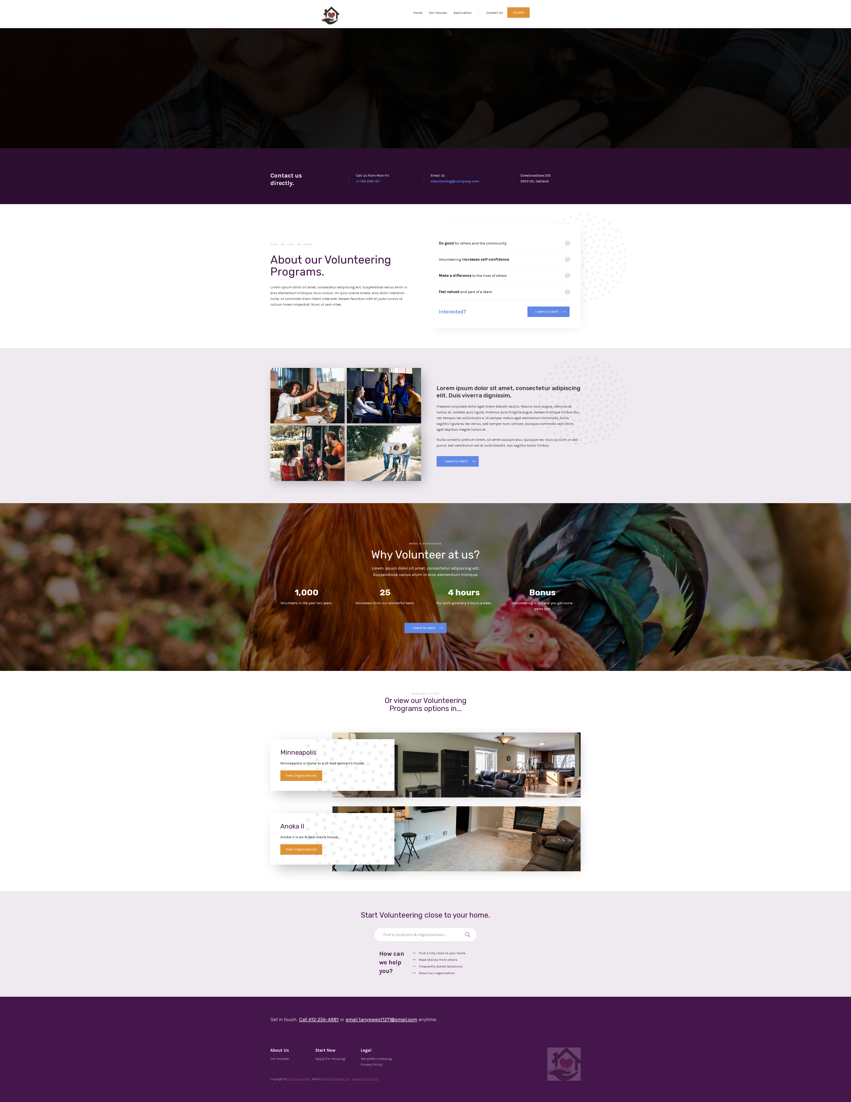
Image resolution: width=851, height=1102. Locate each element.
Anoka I (307, 244)
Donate (518, 12)
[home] (330, 15)
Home (417, 13)
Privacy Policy (371, 1064)
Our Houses (438, 13)
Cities (290, 244)
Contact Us (494, 13)
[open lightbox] (307, 395)
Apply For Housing (330, 1059)
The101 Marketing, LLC (336, 1079)
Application (463, 13)
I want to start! (546, 311)
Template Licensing (376, 1059)
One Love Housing (298, 1079)
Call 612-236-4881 (319, 1019)
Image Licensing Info (365, 1079)
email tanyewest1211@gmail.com (381, 1019)
